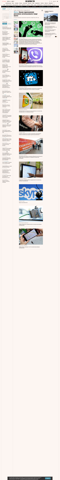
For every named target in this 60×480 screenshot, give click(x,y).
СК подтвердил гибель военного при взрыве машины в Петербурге (6, 61)
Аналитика (28, 4)
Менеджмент (51, 3)
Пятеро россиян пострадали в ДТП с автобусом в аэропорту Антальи (6, 50)
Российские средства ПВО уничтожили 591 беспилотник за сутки (6, 176)
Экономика (16, 3)
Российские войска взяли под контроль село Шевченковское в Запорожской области (6, 171)
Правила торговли (9, 4)
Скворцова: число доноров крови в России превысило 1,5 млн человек (6, 116)
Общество (46, 3)
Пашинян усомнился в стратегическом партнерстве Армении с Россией (6, 56)
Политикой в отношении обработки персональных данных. (29, 479)
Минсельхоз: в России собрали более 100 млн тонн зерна (6, 106)
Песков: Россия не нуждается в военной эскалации (5, 181)
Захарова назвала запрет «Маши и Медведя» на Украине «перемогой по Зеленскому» (6, 39)
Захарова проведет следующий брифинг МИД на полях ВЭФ (6, 44)
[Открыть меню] (57, 1)
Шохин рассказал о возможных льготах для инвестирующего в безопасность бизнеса (6, 86)
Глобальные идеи (8, 3)
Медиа (33, 3)
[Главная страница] (30, 1)
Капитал (32, 4)
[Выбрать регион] (49, 1)
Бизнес (13, 3)
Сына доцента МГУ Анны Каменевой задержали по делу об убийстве (6, 158)
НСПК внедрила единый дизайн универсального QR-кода (7, 131)
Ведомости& (24, 4)
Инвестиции (25, 3)
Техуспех (53, 4)
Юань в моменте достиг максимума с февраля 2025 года (6, 92)
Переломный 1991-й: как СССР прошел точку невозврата (28, 8)
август (9, 8)
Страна (35, 4)
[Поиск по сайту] (51, 1)
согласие (23, 478)
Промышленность (40, 4)
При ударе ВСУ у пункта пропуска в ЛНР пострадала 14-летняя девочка (7, 81)
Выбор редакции (16, 8)
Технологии (29, 3)
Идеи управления (15, 4)
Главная (15, 10)
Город (20, 4)
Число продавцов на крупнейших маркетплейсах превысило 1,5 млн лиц (7, 154)
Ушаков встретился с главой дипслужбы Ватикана (7, 167)
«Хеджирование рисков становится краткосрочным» (6, 101)
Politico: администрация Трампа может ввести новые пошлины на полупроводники (6, 111)
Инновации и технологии (47, 4)
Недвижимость (37, 3)
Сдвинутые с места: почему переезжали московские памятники (6, 126)
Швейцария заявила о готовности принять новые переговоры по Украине (6, 121)
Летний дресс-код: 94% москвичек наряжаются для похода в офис (6, 96)
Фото (22, 10)
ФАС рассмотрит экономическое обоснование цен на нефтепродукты (5, 33)
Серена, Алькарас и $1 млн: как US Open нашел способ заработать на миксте (6, 139)
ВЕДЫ (4, 4)
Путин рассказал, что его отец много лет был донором (6, 144)
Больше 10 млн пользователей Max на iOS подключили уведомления (6, 28)
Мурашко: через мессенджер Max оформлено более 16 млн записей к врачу (6, 66)
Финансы (20, 3)
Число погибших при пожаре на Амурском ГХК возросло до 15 (6, 76)
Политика (42, 3)
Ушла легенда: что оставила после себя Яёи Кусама (7, 163)
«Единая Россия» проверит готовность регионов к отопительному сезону (6, 149)
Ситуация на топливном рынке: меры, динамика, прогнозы (47, 8)
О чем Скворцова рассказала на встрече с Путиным (6, 71)
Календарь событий (4, 9)
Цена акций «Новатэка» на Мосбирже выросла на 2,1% (6, 136)
